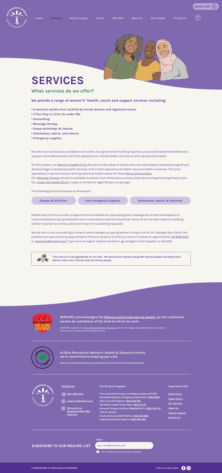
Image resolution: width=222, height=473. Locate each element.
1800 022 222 (133, 401)
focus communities (138, 173)
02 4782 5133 (180, 237)
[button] (198, 17)
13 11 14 (112, 412)
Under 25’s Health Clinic (53, 182)
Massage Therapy (48, 178)
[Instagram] (189, 468)
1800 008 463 (138, 419)
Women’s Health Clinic (72, 165)
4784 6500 (154, 397)
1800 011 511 (140, 404)
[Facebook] (183, 468)
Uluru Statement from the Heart (100, 327)
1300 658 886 (140, 416)
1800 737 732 (153, 408)
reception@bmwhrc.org (50, 241)
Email (99, 440)
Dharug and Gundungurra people (130, 317)
